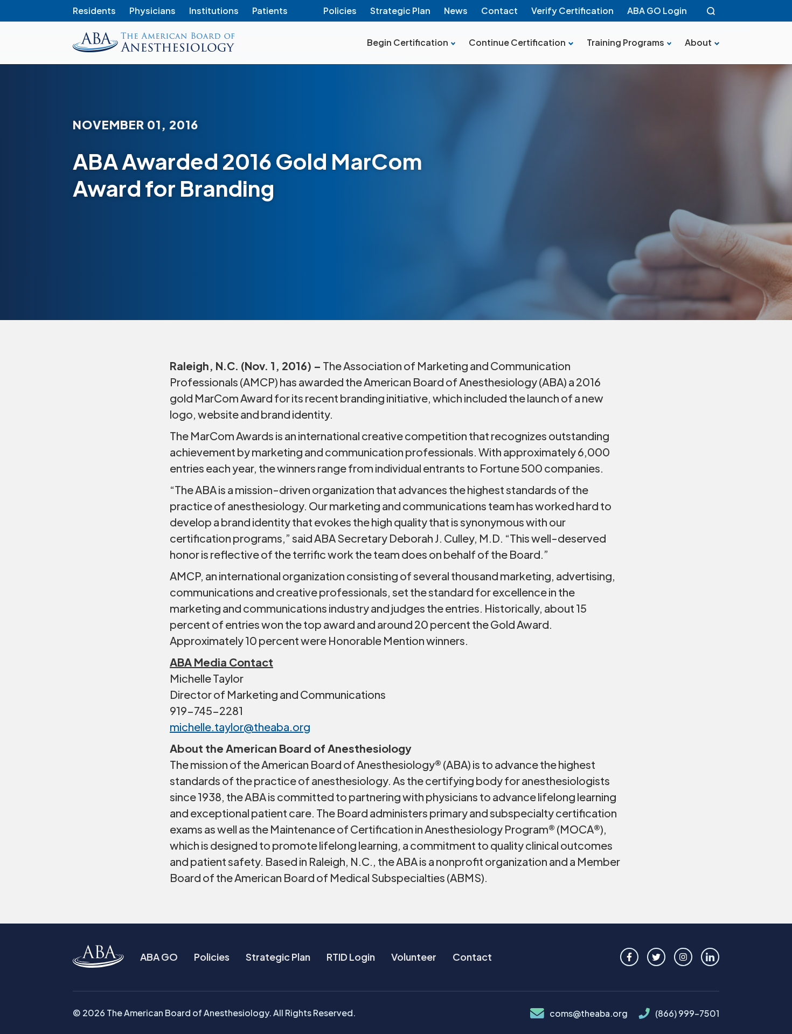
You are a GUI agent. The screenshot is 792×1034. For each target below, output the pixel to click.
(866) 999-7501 (687, 1013)
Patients (270, 10)
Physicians (152, 10)
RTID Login (350, 956)
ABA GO (159, 956)
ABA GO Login (657, 10)
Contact (499, 10)
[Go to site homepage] (98, 957)
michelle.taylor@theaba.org (240, 726)
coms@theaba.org (589, 1013)
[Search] (711, 10)
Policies (340, 10)
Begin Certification (407, 42)
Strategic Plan (400, 10)
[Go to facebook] (629, 957)
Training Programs (625, 42)
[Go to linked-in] (710, 957)
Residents (94, 10)
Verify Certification (572, 10)
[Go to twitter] (656, 957)
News (456, 10)
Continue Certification (517, 42)
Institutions (214, 10)
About (698, 42)
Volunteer (413, 956)
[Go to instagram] (683, 957)
